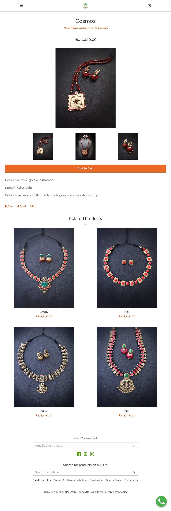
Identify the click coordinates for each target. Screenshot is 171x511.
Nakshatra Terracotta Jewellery (85, 28)
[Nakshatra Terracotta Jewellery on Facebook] (79, 454)
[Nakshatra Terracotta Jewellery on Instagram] (92, 454)
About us (46, 480)
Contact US (59, 480)
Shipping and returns (77, 480)
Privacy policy (96, 480)
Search (36, 480)
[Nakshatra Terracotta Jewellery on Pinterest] (85, 454)
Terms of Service (114, 480)
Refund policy (131, 480)
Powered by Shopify (115, 491)
